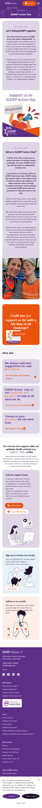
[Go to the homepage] (10, 3)
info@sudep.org (8, 665)
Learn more (21, 803)
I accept (11, 796)
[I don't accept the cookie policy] (39, 781)
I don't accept (31, 796)
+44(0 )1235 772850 (10, 663)
